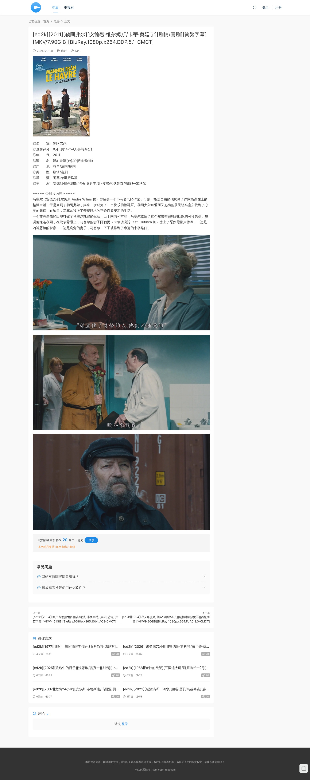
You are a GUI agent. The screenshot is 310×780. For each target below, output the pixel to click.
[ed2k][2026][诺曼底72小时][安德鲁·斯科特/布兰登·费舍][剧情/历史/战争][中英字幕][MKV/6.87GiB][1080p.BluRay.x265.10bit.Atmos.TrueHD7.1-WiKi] (164, 647)
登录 (91, 540)
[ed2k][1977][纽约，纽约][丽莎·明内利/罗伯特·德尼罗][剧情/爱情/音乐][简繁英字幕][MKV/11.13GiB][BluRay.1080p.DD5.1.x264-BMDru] (74, 647)
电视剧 (69, 7)
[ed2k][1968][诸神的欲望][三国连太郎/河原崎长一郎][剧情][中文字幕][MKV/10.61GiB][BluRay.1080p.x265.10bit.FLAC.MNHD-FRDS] (166, 668)
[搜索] (255, 7)
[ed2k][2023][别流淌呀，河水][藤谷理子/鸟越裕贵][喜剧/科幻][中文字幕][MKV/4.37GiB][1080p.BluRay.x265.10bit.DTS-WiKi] (164, 689)
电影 (55, 7)
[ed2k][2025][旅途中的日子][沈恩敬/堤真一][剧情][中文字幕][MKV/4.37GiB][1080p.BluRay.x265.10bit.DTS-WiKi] (75, 668)
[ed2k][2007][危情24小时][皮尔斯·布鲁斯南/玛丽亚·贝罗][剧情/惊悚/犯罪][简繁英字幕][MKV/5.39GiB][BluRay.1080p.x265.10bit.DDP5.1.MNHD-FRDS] (74, 689)
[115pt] (35, 7)
